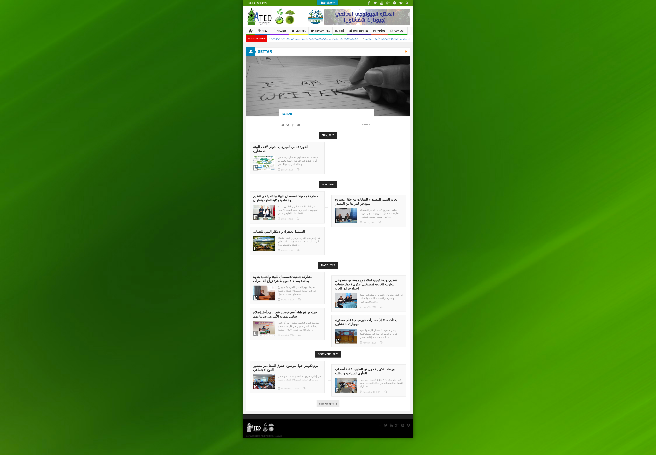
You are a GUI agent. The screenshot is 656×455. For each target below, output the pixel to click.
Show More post (326, 403)
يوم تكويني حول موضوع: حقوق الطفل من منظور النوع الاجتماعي (371, 39)
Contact (399, 30)
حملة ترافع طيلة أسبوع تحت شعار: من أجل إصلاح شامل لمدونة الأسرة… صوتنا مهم (285, 314)
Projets (281, 30)
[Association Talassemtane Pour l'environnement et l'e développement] (271, 16)
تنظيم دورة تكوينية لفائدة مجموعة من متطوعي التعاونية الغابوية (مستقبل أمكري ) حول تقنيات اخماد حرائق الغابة (366, 284)
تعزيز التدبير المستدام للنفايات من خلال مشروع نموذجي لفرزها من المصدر (366, 201)
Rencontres (322, 30)
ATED (264, 30)
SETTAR (287, 114)
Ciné (341, 30)
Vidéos (381, 30)
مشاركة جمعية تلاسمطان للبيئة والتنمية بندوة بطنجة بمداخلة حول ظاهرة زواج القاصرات (282, 279)
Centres (301, 30)
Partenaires (360, 30)
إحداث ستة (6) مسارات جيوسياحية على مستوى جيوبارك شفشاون (313, 39)
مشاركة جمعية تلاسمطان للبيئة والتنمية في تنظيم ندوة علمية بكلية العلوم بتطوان (285, 198)
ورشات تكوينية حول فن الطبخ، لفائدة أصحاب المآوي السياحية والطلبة (365, 371)
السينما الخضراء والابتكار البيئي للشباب (279, 232)
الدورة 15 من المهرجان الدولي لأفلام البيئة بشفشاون (280, 149)
